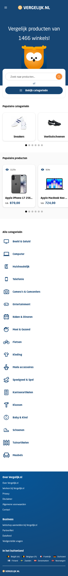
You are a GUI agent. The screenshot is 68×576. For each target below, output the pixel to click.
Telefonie (18, 279)
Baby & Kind (20, 417)
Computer (18, 254)
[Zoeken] (59, 76)
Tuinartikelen (21, 442)
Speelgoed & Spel (23, 379)
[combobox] (34, 76)
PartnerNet (8, 530)
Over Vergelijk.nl (10, 483)
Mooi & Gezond (21, 329)
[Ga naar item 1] (26, 145)
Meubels (18, 455)
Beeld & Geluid (22, 241)
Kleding (17, 354)
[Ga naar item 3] (32, 145)
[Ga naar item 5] (39, 145)
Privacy (6, 493)
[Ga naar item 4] (36, 145)
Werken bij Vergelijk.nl (13, 488)
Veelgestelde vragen (13, 541)
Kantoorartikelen (23, 392)
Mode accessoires (23, 367)
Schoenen (18, 430)
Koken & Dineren (23, 316)
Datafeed (7, 535)
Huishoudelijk (21, 266)
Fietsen (17, 342)
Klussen (17, 404)
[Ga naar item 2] (29, 145)
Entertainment (21, 304)
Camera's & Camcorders (26, 291)
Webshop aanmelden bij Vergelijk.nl (20, 525)
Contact (6, 509)
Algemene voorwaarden (14, 504)
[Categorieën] (6, 7)
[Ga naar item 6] (42, 145)
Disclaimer (7, 499)
